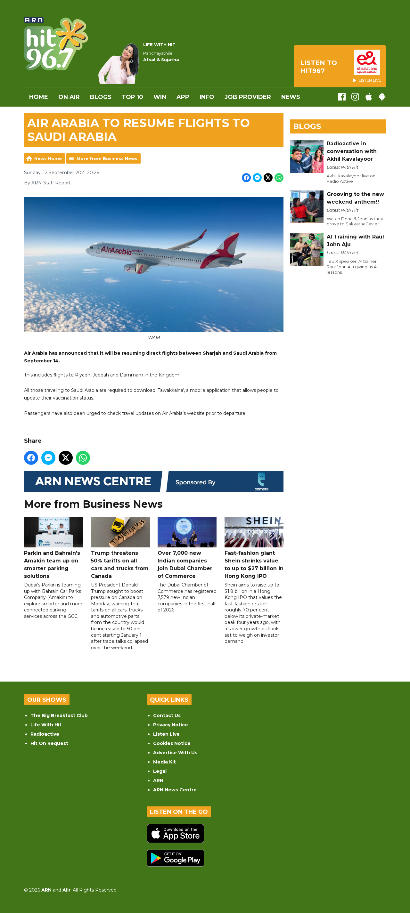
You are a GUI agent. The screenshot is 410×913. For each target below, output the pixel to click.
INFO (207, 97)
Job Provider (248, 97)
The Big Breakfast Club (59, 715)
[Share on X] (268, 177)
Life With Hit (46, 725)
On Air (69, 97)
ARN (158, 780)
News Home (48, 158)
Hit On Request (49, 743)
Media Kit (164, 762)
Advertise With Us (175, 752)
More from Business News (107, 158)
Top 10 (132, 97)
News (290, 97)
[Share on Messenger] (257, 177)
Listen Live (166, 734)
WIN (159, 97)
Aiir (66, 890)
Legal (160, 771)
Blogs (100, 97)
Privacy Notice (170, 725)
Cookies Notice (172, 743)
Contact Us (167, 715)
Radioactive (44, 734)
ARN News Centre (175, 790)
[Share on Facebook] (246, 177)
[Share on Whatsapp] (279, 177)
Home (38, 97)
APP (182, 97)
